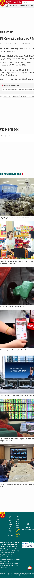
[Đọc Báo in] (20, 2)
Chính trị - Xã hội (24, 6)
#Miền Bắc (16, 96)
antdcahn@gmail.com (28, 529)
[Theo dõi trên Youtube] (15, 2)
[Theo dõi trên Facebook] (12, 2)
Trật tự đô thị (14, 6)
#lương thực (7, 96)
